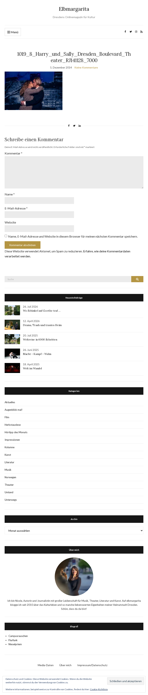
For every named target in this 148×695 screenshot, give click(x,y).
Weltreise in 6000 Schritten (40, 339)
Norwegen (10, 477)
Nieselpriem (15, 644)
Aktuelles (10, 402)
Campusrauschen (18, 635)
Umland (9, 492)
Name (10, 194)
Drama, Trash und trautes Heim (42, 325)
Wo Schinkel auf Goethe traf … (42, 310)
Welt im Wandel (33, 368)
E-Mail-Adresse (16, 208)
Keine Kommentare (86, 67)
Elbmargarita (74, 9)
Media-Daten (46, 665)
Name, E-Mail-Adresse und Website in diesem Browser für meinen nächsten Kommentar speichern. (73, 236)
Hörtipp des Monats (16, 432)
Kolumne (9, 447)
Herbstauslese (13, 424)
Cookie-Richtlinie (99, 689)
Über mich (65, 665)
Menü (14, 32)
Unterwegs (11, 499)
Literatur (9, 462)
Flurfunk (13, 640)
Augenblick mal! (14, 409)
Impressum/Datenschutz (92, 665)
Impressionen (12, 439)
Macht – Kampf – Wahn (37, 354)
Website (10, 222)
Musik (8, 469)
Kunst (8, 454)
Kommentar (13, 153)
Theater (9, 484)
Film (7, 417)
